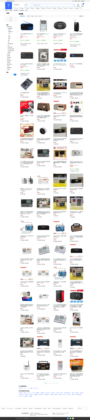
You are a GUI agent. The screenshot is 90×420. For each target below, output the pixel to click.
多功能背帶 (53, 392)
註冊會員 (76, 1)
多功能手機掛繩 (78, 394)
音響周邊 (9, 52)
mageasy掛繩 (21, 394)
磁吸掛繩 (73, 394)
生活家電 (8, 55)
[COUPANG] (25, 414)
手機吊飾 (60, 394)
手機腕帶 (51, 394)
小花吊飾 (20, 396)
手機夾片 (64, 394)
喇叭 (8, 45)
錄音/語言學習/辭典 (11, 48)
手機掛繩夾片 (46, 394)
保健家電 (8, 62)
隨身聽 (9, 36)
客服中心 (79, 1)
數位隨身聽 (20, 392)
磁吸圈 (25, 392)
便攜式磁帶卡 (10, 31)
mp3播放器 (26, 394)
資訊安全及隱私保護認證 (57, 408)
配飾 (9, 40)
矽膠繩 (73, 392)
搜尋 (15, 74)
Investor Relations (10, 408)
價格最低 (28, 16)
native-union (29, 392)
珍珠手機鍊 (30, 396)
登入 (73, 1)
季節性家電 (9, 57)
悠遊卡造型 (48, 392)
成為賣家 (82, 1)
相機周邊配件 (9, 67)
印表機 (8, 65)
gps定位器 (68, 394)
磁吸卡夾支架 (41, 394)
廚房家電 (8, 59)
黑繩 (33, 392)
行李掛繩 (57, 392)
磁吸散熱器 (35, 394)
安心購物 (44, 408)
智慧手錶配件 (9, 60)
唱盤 (9, 38)
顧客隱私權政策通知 (38, 408)
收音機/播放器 (21, 10)
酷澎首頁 (6, 10)
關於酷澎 (3, 408)
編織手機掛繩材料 (67, 392)
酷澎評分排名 (22, 16)
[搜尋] (73, 5)
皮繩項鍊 (81, 392)
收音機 (26, 10)
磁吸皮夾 (61, 392)
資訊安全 (49, 408)
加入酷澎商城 (64, 408)
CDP (9, 35)
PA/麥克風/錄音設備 (11, 50)
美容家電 (8, 54)
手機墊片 (31, 394)
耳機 (8, 42)
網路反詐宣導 (71, 408)
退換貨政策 (25, 408)
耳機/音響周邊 (16, 10)
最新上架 (40, 16)
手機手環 (55, 394)
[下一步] (60, 383)
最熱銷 (36, 16)
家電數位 (10, 10)
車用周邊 (8, 69)
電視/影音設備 (9, 64)
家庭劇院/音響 (10, 47)
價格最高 (32, 16)
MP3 (9, 33)
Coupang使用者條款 (18, 408)
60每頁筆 (80, 16)
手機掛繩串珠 (42, 392)
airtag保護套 (25, 396)
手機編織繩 (37, 392)
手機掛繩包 (77, 392)
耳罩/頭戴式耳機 (10, 43)
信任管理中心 (31, 408)
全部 (26, 5)
